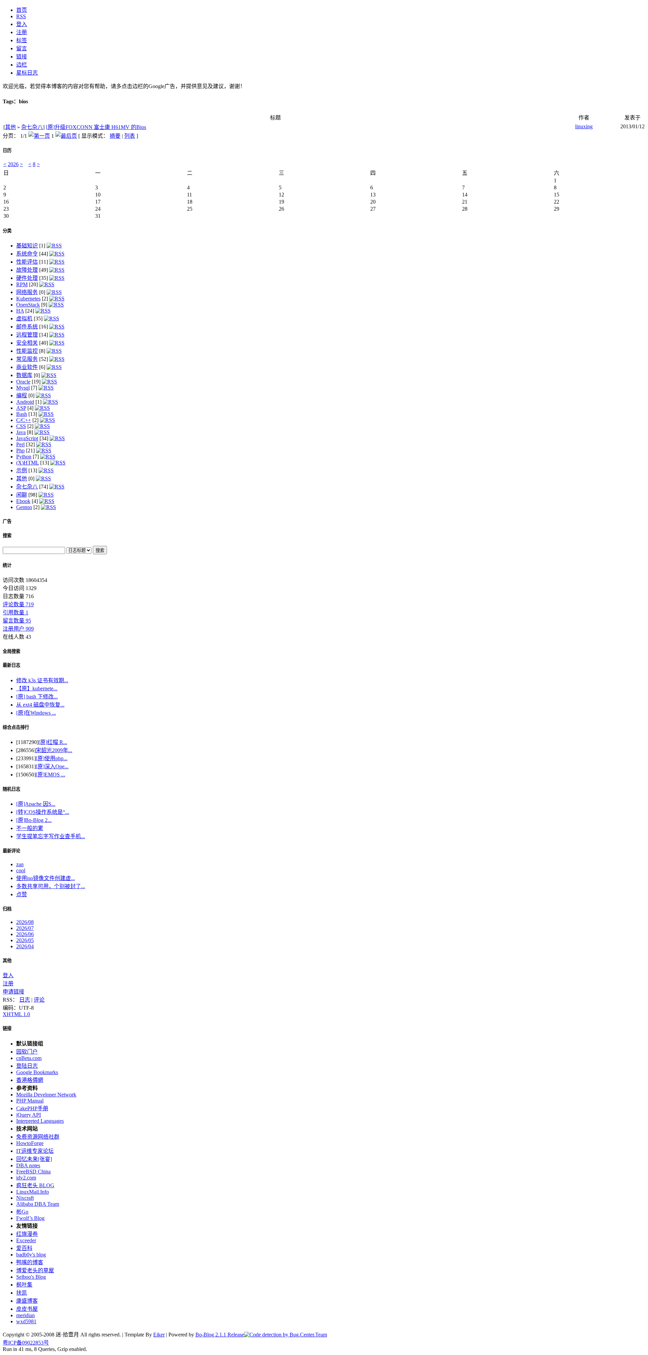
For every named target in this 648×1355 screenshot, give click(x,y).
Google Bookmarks (37, 1072)
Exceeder (26, 1240)
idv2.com (26, 1177)
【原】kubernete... (36, 688)
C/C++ (23, 420)
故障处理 (27, 270)
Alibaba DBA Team (37, 1204)
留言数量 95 (17, 620)
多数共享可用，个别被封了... (50, 886)
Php (20, 450)
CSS (21, 426)
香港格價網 (29, 1080)
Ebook (23, 501)
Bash (21, 414)
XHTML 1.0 (16, 1014)
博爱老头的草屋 (35, 1270)
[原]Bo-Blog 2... (34, 820)
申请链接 (13, 991)
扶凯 (21, 1293)
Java (21, 432)
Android (25, 402)
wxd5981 (26, 1321)
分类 (7, 230)
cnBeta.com (29, 1058)
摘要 (115, 136)
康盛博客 (27, 1301)
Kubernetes (28, 298)
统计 (7, 565)
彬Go (22, 1212)
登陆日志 (27, 1066)
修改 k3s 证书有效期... (42, 680)
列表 (129, 136)
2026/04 (25, 946)
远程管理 (27, 335)
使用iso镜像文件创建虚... (45, 878)
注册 (8, 983)
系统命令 (27, 254)
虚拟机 (24, 318)
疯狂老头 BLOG (35, 1185)
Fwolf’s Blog (30, 1218)
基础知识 (27, 245)
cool (20, 870)
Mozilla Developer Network (46, 1094)
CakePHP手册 (32, 1108)
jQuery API (28, 1115)
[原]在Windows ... (36, 713)
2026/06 (25, 934)
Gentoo (24, 507)
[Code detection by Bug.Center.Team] (285, 1334)
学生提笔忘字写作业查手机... (50, 836)
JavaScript (27, 438)
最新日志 (11, 665)
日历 (7, 150)
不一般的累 (29, 828)
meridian (25, 1315)
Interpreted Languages (40, 1121)
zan (20, 864)
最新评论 (11, 850)
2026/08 (25, 922)
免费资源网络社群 (37, 1137)
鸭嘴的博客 (29, 1262)
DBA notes (28, 1165)
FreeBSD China (33, 1171)
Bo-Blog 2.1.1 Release (219, 1334)
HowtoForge (30, 1143)
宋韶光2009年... (54, 750)
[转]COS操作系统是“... (42, 812)
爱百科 (24, 1248)
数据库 (24, 375)
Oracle (23, 381)
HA (20, 311)
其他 (10, 127)
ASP (21, 408)
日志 (24, 1000)
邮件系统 (27, 326)
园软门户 (27, 1052)
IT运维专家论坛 (35, 1151)
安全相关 (27, 343)
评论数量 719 (18, 604)
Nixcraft (25, 1198)
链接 (7, 1028)
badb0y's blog (31, 1254)
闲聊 (21, 495)
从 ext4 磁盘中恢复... (40, 705)
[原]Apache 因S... (35, 804)
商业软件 (27, 367)
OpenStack (28, 305)
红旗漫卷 (27, 1234)
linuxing (584, 126)
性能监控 (27, 351)
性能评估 (27, 262)
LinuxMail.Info (32, 1192)
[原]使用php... (52, 758)
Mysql (23, 388)
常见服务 (27, 359)
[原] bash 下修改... (37, 696)
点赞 (21, 894)
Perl (20, 444)
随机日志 (11, 789)
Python (23, 456)
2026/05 (25, 940)
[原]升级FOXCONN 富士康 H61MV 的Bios (96, 127)
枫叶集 (24, 1284)
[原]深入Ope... (52, 766)
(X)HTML (27, 463)
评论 (39, 1000)
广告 (7, 521)
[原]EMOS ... (50, 774)
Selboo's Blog (31, 1277)
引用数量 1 (15, 612)
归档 (7, 908)
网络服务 (27, 292)
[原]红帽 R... (52, 742)
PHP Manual (30, 1101)
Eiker (159, 1334)
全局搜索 (11, 651)
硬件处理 (27, 278)
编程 (21, 395)
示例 (21, 470)
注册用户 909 (18, 629)
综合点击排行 (16, 727)
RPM (22, 284)
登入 (8, 975)
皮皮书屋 (27, 1309)
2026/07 (25, 928)
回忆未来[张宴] (34, 1159)
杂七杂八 (32, 127)
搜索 (7, 535)
